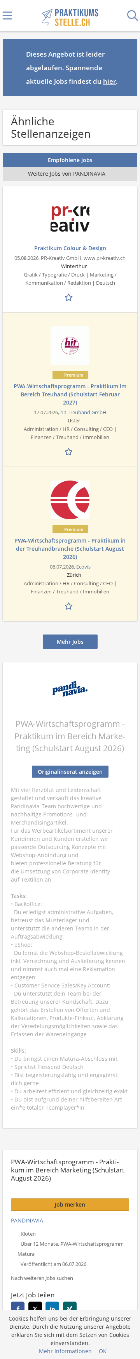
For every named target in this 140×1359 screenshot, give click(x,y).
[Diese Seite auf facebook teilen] (17, 1308)
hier (109, 81)
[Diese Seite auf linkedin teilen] (52, 1308)
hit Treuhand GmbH (83, 412)
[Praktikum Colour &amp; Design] (70, 219)
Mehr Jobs (70, 641)
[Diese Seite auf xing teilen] (70, 1308)
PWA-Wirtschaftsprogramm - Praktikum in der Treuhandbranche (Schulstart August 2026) (70, 548)
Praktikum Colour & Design (70, 248)
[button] (125, 67)
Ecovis (83, 567)
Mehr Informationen (65, 1351)
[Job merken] (70, 296)
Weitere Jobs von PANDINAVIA (66, 173)
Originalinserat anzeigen (70, 771)
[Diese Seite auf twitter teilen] (35, 1308)
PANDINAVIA (27, 1220)
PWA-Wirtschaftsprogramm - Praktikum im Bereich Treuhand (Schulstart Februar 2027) (70, 394)
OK (103, 1351)
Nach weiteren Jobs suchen (42, 1278)
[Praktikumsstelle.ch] (70, 15)
